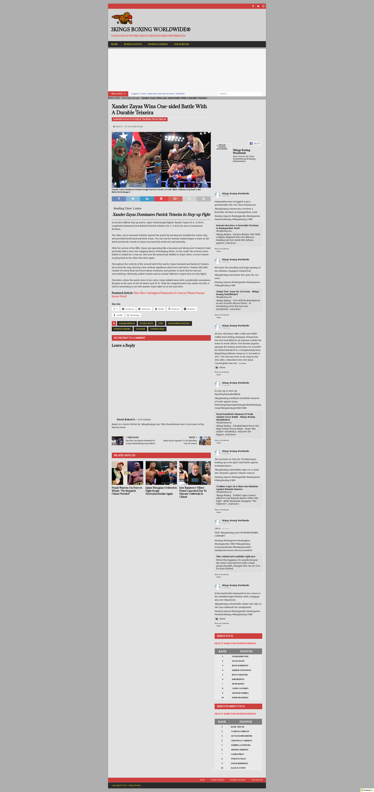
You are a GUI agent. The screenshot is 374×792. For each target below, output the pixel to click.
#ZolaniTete (245, 271)
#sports (227, 216)
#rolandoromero (223, 466)
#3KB (249, 219)
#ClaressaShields (223, 547)
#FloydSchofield (227, 394)
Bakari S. (119, 126)
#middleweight (226, 596)
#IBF (236, 334)
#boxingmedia (238, 216)
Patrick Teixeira (122, 329)
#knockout (232, 360)
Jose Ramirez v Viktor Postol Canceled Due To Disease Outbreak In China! (193, 492)
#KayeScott (229, 600)
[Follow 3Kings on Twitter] (258, 6)
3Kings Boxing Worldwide (235, 193)
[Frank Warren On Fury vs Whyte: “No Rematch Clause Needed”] (127, 473)
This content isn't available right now (235, 556)
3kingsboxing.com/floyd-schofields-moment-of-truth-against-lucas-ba (237, 401)
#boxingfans (244, 540)
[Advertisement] (187, 69)
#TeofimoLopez (248, 459)
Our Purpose (181, 44)
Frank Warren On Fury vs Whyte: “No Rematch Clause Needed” (127, 490)
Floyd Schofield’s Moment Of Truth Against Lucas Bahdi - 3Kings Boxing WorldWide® (235, 417)
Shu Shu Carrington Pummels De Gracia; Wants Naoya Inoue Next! (158, 294)
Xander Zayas (157, 329)
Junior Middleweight (179, 323)
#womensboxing (223, 219)
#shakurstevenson (224, 550)
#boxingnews (253, 216)
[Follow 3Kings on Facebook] (253, 6)
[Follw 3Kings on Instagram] (263, 6)
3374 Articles (144, 419)
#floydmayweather (242, 547)
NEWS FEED (114, 98)
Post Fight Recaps (131, 98)
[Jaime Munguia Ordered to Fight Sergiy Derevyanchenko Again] (161, 473)
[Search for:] (240, 93)
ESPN (160, 323)
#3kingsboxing (239, 219)
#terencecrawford (243, 550)
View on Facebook (222, 249)
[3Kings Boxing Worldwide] (223, 147)
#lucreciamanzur (247, 205)
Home (114, 44)
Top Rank (140, 329)
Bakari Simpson (127, 323)
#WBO (254, 334)
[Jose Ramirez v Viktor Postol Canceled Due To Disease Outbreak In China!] (195, 473)
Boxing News (146, 323)
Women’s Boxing (158, 44)
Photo (222, 367)
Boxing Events (133, 44)
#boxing (219, 216)
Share (219, 251)
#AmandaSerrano (223, 201)
